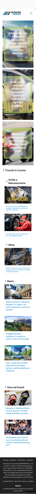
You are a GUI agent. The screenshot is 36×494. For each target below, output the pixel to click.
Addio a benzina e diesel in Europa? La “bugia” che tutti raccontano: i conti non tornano (18, 43)
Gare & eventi (11, 393)
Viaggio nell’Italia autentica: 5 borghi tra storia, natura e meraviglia (17, 336)
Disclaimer (30, 460)
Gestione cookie (31, 492)
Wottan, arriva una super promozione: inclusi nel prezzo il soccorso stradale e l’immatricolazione (18, 269)
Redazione (13, 460)
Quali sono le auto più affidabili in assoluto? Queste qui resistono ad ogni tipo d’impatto (17, 208)
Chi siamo (6, 460)
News (8, 287)
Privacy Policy (21, 460)
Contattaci (30, 481)
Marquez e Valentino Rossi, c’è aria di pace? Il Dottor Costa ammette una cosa (18, 410)
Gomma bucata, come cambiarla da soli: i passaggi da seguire (17, 234)
